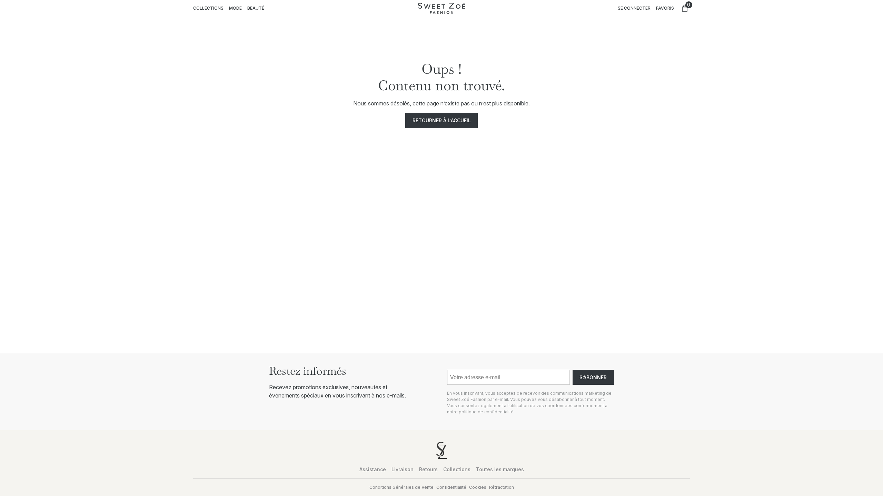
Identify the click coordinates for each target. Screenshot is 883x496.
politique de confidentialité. (487, 411)
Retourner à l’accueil (442, 120)
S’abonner (593, 377)
